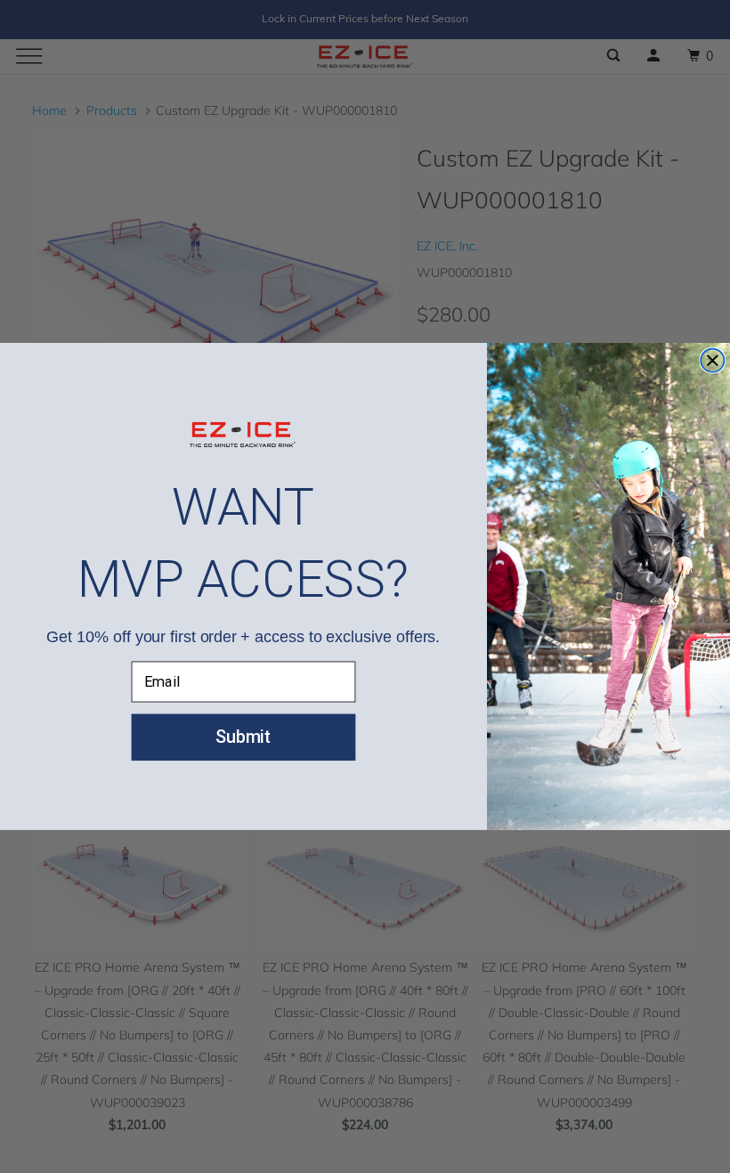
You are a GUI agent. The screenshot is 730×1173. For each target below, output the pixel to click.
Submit (243, 738)
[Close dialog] (712, 360)
